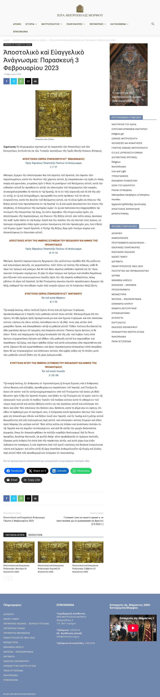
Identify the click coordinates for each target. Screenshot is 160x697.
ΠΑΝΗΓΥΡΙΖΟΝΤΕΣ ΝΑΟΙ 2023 (127, 266)
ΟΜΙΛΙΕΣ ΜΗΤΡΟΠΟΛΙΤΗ (124, 138)
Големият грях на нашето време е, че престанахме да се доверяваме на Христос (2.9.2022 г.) (80, 520)
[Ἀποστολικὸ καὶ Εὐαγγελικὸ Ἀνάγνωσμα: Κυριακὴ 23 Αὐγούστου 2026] (53, 552)
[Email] (28, 81)
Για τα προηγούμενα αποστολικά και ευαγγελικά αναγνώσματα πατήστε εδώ (46, 460)
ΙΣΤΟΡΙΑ (29, 24)
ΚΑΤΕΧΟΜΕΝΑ (118, 24)
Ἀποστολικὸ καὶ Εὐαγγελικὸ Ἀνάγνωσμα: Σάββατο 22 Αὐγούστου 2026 (85, 568)
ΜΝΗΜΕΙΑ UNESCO (122, 280)
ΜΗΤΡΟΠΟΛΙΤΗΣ (50, 24)
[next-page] (10, 578)
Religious (116, 161)
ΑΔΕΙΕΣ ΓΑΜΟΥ (119, 256)
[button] (153, 24)
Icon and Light (119, 171)
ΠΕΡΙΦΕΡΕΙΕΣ (96, 24)
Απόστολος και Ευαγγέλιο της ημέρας (29, 40)
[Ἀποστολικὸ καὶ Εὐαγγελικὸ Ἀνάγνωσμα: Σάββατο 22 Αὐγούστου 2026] (87, 552)
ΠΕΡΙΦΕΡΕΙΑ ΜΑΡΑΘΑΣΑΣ (16, 632)
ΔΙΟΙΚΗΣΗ (117, 233)
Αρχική (6, 40)
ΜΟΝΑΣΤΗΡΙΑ (119, 294)
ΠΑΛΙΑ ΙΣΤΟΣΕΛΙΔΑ (121, 341)
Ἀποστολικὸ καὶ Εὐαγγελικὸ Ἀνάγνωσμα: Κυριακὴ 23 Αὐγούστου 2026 (51, 568)
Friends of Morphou (122, 190)
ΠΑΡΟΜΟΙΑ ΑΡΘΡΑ (15, 535)
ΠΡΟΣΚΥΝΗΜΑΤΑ (121, 289)
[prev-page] (5, 578)
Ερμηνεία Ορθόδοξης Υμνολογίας (129, 204)
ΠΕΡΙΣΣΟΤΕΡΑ (35, 535)
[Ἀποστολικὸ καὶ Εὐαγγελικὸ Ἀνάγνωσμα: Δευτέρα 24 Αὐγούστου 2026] (19, 552)
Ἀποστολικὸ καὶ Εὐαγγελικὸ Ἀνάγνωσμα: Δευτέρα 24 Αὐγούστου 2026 (16, 568)
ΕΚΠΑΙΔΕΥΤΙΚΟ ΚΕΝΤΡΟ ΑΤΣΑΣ (128, 331)
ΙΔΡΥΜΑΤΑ (117, 261)
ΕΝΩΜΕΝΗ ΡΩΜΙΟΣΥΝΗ (124, 180)
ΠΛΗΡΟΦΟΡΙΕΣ (74, 24)
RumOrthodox (119, 166)
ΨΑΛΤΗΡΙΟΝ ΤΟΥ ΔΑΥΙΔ (124, 124)
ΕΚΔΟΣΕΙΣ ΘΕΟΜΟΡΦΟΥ (124, 327)
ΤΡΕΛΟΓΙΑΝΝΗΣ (120, 175)
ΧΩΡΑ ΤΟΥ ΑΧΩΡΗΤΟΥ (123, 185)
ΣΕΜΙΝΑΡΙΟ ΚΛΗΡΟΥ (122, 303)
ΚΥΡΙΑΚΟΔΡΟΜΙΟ (121, 313)
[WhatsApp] (21, 81)
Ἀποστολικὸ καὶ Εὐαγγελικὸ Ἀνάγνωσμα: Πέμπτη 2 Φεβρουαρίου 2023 (24, 519)
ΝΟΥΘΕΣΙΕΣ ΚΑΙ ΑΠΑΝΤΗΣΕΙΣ (127, 143)
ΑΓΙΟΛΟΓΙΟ (117, 317)
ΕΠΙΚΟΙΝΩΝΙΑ (20, 31)
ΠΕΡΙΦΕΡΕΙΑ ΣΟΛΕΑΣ (14, 628)
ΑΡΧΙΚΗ (17, 24)
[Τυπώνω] (35, 81)
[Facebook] (6, 81)
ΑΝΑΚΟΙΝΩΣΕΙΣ (120, 237)
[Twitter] (14, 81)
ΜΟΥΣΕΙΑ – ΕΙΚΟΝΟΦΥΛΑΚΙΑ (126, 298)
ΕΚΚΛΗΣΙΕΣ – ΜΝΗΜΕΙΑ (124, 284)
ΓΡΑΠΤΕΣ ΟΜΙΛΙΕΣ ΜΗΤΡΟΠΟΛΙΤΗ (130, 147)
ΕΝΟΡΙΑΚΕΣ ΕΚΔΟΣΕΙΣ (123, 252)
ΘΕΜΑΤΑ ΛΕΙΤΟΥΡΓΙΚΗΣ (124, 308)
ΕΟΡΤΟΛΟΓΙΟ (119, 322)
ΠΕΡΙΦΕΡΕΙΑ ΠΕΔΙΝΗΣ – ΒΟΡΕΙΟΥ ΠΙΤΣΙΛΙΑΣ (26, 623)
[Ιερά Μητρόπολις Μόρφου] (80, 10)
